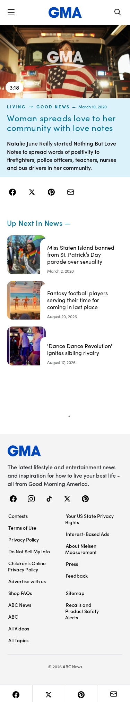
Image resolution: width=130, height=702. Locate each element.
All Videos (18, 628)
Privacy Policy (23, 539)
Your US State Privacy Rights (89, 519)
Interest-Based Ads (87, 533)
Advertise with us (27, 581)
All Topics (18, 640)
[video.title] (65, 61)
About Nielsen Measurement (81, 548)
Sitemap (75, 592)
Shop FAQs (20, 592)
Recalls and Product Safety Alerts (82, 611)
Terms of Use (22, 527)
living (16, 106)
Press (72, 563)
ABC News (19, 604)
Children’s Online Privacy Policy (27, 566)
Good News (53, 106)
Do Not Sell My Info (29, 551)
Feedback (77, 575)
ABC (13, 616)
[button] (11, 12)
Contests (18, 515)
